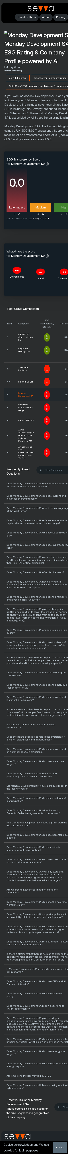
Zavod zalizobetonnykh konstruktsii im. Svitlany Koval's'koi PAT (26, 435)
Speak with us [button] (27, 17)
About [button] (46, 17)
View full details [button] (17, 78)
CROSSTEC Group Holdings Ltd (25, 337)
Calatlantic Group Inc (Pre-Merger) (25, 408)
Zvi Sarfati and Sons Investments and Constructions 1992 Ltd (26, 453)
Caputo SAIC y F (26, 420)
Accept (60, 1147)
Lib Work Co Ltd (25, 382)
